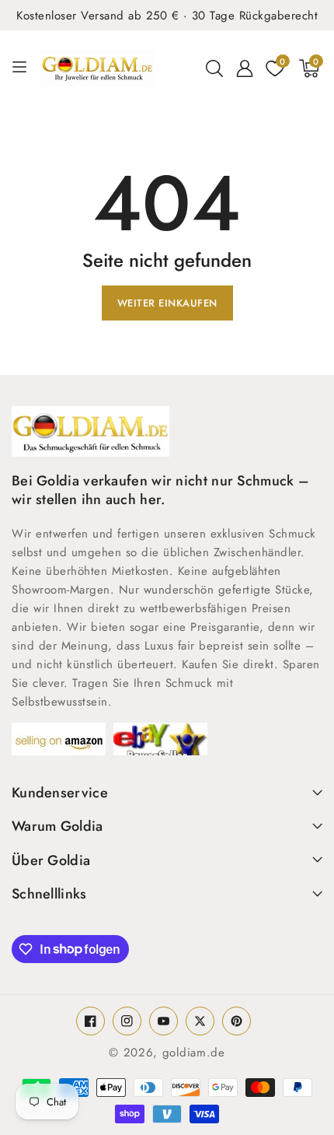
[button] (214, 68)
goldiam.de (193, 1052)
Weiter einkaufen (167, 303)
